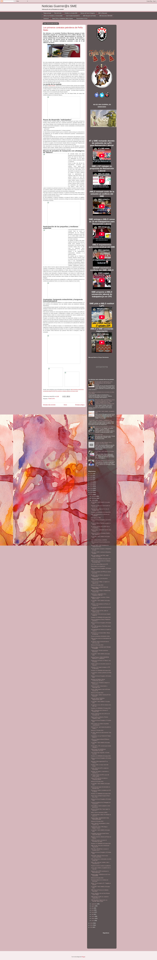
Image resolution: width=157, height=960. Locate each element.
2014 (91, 492)
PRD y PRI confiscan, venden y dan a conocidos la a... (100, 863)
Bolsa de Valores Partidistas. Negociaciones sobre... (98, 699)
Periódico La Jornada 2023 (71, 13)
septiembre (94, 904)
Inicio (65, 404)
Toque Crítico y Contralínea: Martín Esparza (62, 18)
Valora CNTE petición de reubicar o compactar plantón (99, 779)
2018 (91, 484)
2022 (91, 475)
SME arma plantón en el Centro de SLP (104, 460)
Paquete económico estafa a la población (101, 865)
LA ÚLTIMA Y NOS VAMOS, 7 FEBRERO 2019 (100, 420)
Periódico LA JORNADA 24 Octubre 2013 (101, 843)
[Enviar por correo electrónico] (63, 396)
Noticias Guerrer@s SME (59, 6)
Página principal (47, 13)
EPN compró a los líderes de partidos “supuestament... (100, 724)
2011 (91, 925)
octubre (93, 500)
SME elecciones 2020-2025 (105, 15)
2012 (91, 923)
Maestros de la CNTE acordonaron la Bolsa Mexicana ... (100, 872)
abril (93, 914)
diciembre (94, 496)
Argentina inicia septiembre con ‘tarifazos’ (105, 427)
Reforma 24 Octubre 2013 (97, 877)
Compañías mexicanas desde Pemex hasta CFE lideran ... (100, 834)
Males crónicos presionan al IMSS (99, 812)
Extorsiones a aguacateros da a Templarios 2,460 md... (98, 594)
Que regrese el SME (96, 517)
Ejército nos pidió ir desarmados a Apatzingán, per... (99, 686)
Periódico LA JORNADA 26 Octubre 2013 (101, 756)
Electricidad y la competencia (98, 566)
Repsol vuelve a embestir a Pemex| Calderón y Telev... (99, 717)
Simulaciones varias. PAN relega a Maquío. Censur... (99, 827)
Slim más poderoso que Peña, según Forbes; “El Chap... (100, 556)
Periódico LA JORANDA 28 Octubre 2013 (101, 670)
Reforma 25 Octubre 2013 (97, 821)
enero (93, 920)
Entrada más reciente (49, 404)
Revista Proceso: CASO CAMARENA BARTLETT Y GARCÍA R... (100, 658)
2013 (91, 494)
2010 (91, 927)
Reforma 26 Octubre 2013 (97, 781)
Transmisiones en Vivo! (81, 18)
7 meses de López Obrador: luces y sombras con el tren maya (103, 443)
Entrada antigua (79, 404)
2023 (91, 473)
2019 (91, 482)
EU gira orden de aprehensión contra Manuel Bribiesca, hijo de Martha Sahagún (103, 383)
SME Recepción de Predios (89, 15)
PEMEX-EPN (51, 398)
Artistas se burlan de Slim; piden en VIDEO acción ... (99, 611)
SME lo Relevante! (102, 13)
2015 (91, 490)
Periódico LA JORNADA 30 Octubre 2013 (101, 558)
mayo (93, 912)
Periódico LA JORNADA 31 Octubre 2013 (101, 512)
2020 (91, 480)
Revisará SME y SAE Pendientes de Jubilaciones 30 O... (100, 546)
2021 (91, 477)
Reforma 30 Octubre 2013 (97, 585)
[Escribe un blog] (64, 396)
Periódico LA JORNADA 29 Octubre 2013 (101, 617)
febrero (93, 918)
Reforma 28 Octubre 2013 (97, 692)
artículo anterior (51, 85)
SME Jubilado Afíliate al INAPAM (99, 540)
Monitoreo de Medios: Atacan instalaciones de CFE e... (98, 680)
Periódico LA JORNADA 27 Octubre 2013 (101, 708)
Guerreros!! (46, 18)
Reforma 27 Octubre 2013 (97, 730)
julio (93, 908)
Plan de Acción (57, 13)
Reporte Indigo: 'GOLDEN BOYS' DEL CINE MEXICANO (100, 818)
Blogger (83, 956)
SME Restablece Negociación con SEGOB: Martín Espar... (99, 900)
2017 (91, 486)
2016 (91, 488)
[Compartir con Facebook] (68, 396)
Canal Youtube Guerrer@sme (73, 15)
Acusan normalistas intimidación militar (100, 636)
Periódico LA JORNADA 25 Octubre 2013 (101, 793)
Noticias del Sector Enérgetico (88, 13)
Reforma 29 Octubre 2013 (97, 645)
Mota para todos (99, 434)
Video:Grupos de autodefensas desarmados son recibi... (98, 750)
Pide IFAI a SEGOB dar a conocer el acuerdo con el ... (100, 849)
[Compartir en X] (66, 396)
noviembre (94, 498)
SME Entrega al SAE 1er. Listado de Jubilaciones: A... (99, 897)
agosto (93, 906)
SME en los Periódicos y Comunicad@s (53, 15)
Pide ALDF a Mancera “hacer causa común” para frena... (99, 856)
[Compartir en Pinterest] (69, 396)
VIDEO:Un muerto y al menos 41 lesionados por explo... (99, 841)
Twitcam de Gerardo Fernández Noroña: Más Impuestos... (100, 534)
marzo (93, 916)
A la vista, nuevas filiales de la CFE (99, 564)
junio (93, 910)
